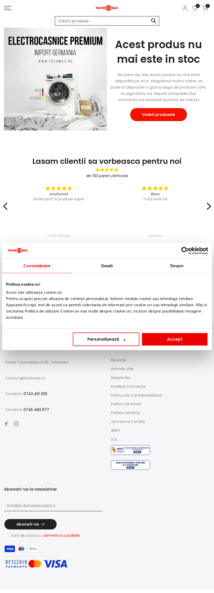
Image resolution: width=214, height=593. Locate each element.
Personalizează (103, 339)
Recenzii (118, 360)
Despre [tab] (177, 265)
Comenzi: (26, 393)
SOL (114, 439)
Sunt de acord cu (45, 535)
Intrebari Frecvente (128, 386)
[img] (107, 170)
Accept (174, 339)
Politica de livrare (126, 404)
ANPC (116, 430)
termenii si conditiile (61, 535)
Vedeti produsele (158, 114)
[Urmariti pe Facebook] (6, 424)
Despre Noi (120, 377)
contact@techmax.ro (25, 378)
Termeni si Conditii (128, 421)
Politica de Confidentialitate (136, 395)
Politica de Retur (125, 412)
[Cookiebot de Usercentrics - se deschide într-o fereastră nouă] (185, 250)
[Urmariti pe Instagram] (16, 424)
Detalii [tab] (107, 265)
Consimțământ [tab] (36, 265)
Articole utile (122, 368)
